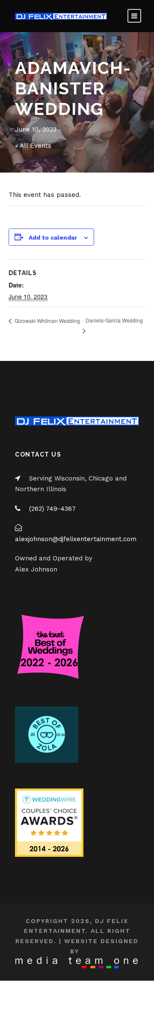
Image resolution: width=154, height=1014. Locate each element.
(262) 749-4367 (52, 509)
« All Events (33, 145)
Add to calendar (53, 237)
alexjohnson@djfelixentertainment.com (75, 539)
